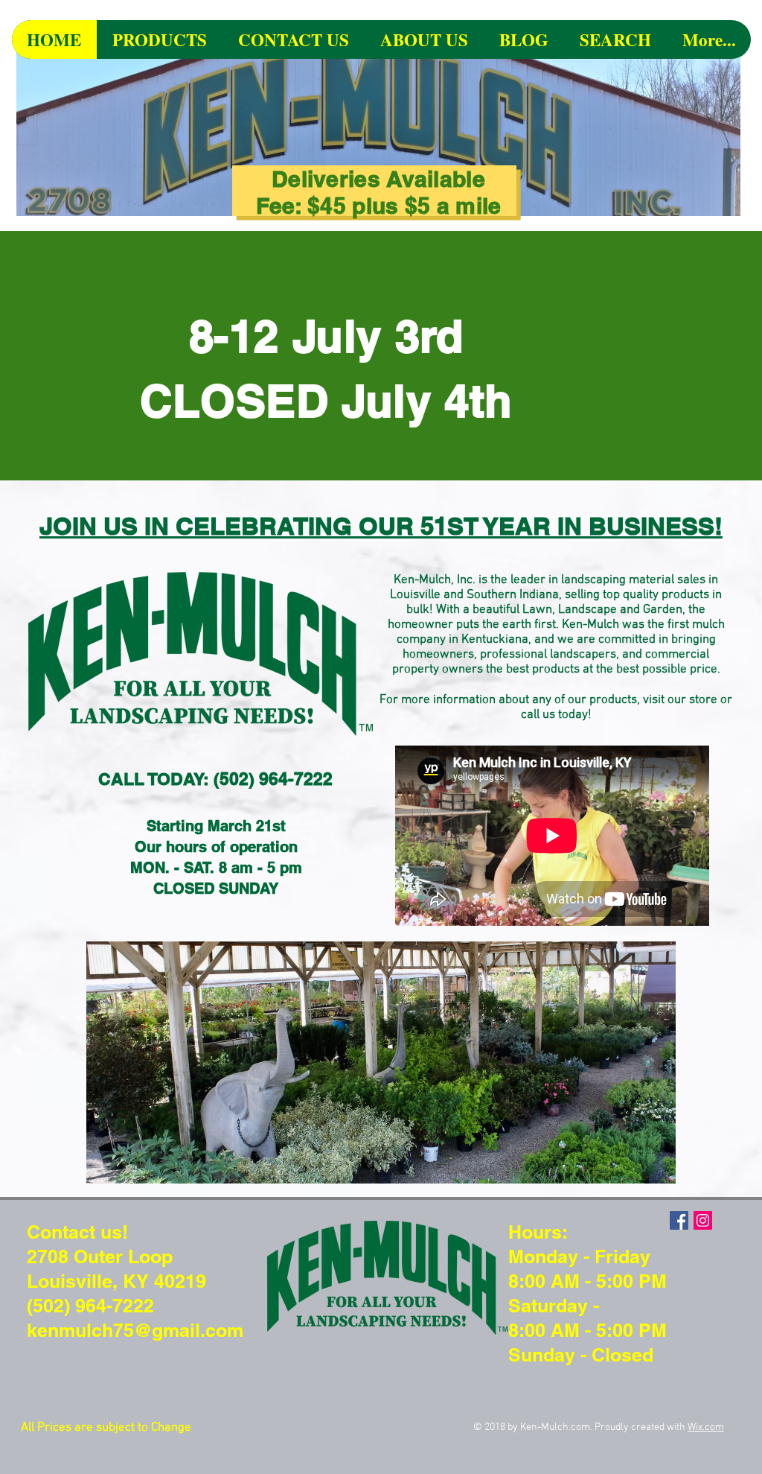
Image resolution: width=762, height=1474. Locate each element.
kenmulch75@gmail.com (135, 1330)
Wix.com (706, 1427)
